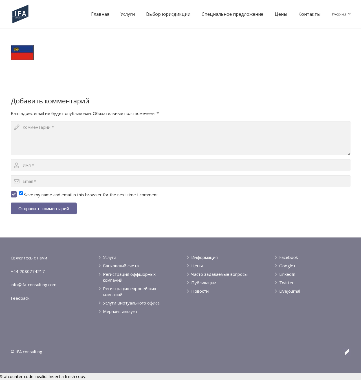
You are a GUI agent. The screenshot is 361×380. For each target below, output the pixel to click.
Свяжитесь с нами (29, 258)
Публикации (203, 282)
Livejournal (289, 291)
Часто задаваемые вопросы (219, 274)
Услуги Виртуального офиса (131, 303)
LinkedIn (287, 274)
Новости (200, 291)
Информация (204, 257)
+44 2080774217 (28, 271)
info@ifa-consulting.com (33, 284)
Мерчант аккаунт (120, 311)
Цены (197, 265)
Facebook (288, 257)
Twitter (286, 282)
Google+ (287, 265)
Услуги (109, 257)
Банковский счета (121, 265)
